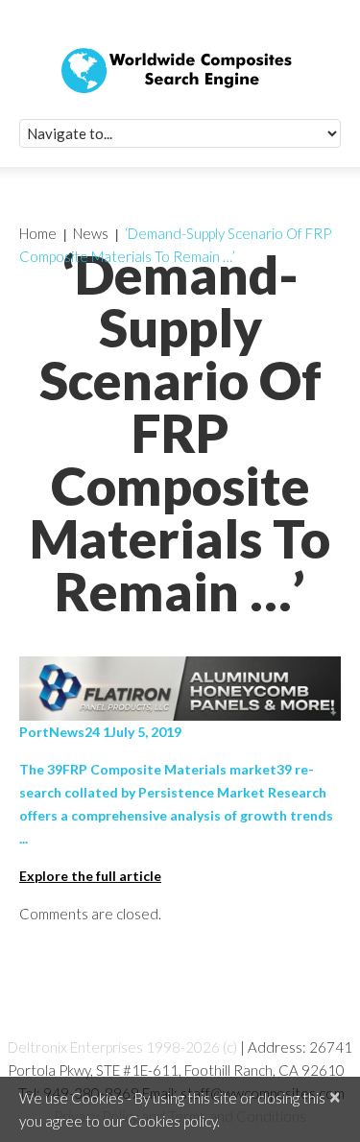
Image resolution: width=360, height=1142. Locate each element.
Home (38, 233)
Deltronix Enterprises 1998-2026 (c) (122, 1047)
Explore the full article (90, 876)
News (90, 233)
